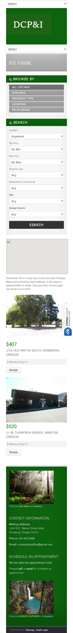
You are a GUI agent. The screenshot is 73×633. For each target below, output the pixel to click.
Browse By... (25, 79)
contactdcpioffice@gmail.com (35, 544)
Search (36, 225)
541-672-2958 (27, 538)
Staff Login (42, 629)
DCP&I (36, 28)
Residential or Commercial (22, 181)
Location (19, 104)
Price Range (21, 109)
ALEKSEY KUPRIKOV (29, 616)
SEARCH (20, 122)
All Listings (21, 87)
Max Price (14, 155)
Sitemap (30, 629)
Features (19, 92)
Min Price (13, 143)
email (29, 568)
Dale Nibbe (23, 506)
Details (13, 370)
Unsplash (37, 506)
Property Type (23, 98)
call (20, 568)
